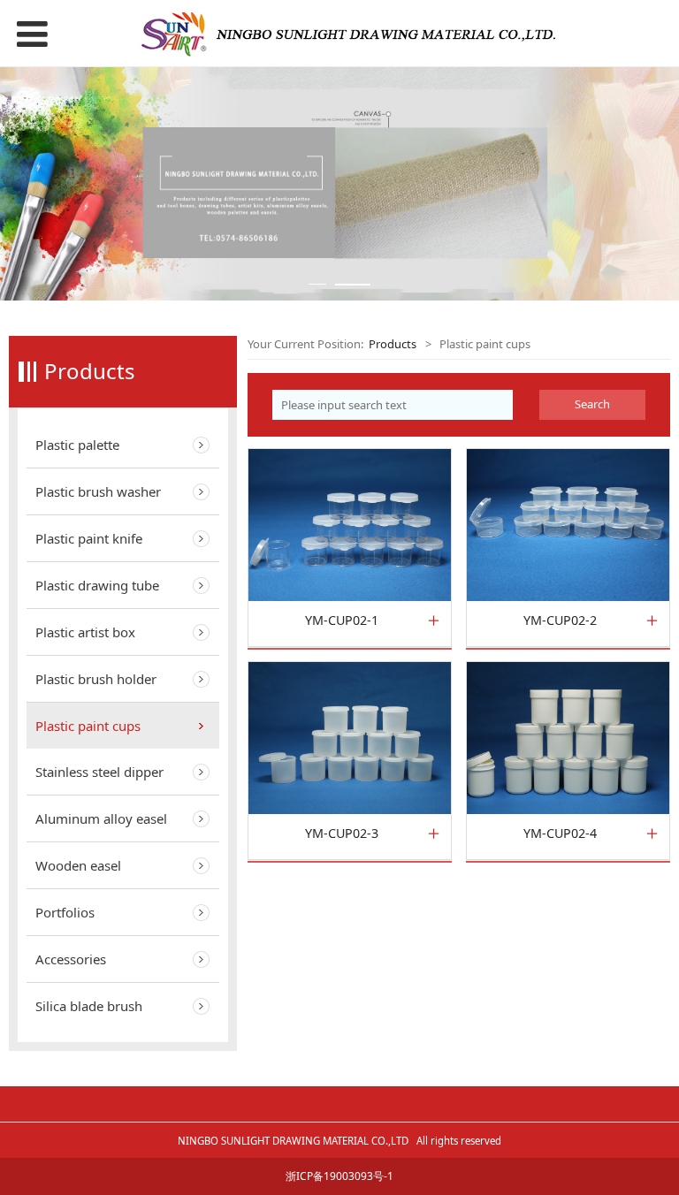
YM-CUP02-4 (560, 833)
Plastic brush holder (95, 679)
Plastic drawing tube (97, 585)
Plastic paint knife (88, 538)
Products (392, 344)
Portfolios (65, 912)
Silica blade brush (88, 1006)
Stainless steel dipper (99, 771)
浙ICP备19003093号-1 (339, 1176)
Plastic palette (77, 444)
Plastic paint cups (88, 726)
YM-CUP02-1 (341, 620)
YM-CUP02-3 (341, 833)
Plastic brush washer (98, 491)
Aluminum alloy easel (101, 818)
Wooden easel (78, 865)
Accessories (70, 959)
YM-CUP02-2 (560, 620)
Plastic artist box (85, 632)
